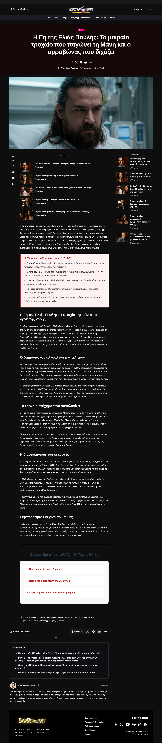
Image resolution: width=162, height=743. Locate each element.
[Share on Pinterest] (93, 631)
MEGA (91, 237)
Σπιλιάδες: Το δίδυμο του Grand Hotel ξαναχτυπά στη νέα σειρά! (63, 188)
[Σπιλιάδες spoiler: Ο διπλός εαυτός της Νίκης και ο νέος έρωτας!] (26, 167)
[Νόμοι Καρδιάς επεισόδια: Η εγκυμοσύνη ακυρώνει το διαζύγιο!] (26, 215)
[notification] (134, 9)
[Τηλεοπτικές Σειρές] (81, 9)
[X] (14, 9)
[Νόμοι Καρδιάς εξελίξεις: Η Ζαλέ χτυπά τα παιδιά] (26, 179)
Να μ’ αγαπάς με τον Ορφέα (46, 504)
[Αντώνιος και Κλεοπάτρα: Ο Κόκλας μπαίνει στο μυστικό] (122, 237)
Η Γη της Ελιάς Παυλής (29, 621)
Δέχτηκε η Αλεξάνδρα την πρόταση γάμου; (52, 592)
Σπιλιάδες (39, 167)
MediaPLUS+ (137, 731)
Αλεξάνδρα (51, 617)
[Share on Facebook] (72, 62)
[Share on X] (76, 62)
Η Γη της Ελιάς (90, 617)
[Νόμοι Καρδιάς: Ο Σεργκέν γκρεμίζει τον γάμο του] (26, 203)
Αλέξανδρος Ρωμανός (69, 68)
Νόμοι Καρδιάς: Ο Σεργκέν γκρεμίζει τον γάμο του (57, 200)
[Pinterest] (21, 9)
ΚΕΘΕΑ (23, 379)
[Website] (107, 685)
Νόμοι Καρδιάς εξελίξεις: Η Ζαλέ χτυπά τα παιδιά (56, 176)
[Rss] (27, 9)
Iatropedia (53, 472)
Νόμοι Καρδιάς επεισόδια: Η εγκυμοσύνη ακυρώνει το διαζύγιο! (63, 212)
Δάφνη (60, 617)
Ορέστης (44, 621)
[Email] (81, 62)
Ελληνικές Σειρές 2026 (73, 617)
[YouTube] (17, 9)
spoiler (43, 617)
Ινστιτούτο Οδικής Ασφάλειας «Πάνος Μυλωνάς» (66, 420)
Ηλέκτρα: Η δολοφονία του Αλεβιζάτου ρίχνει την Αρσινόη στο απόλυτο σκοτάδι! (56, 673)
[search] (137, 9)
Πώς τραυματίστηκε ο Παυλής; (45, 569)
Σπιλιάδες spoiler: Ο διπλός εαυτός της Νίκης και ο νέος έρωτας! (63, 164)
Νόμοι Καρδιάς (41, 179)
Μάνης (23, 344)
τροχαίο (52, 621)
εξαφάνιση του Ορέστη (62, 445)
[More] (90, 62)
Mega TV (35, 617)
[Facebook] (11, 9)
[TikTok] (24, 9)
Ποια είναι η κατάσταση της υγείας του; (50, 581)
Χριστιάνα (60, 621)
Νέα (81, 30)
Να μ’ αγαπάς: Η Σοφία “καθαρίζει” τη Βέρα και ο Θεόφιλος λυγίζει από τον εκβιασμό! (59, 653)
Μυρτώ (91, 531)
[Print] (85, 62)
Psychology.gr (49, 490)
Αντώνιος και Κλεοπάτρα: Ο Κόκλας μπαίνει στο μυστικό (140, 237)
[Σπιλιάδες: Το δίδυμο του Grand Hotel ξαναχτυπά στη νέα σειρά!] (26, 191)
